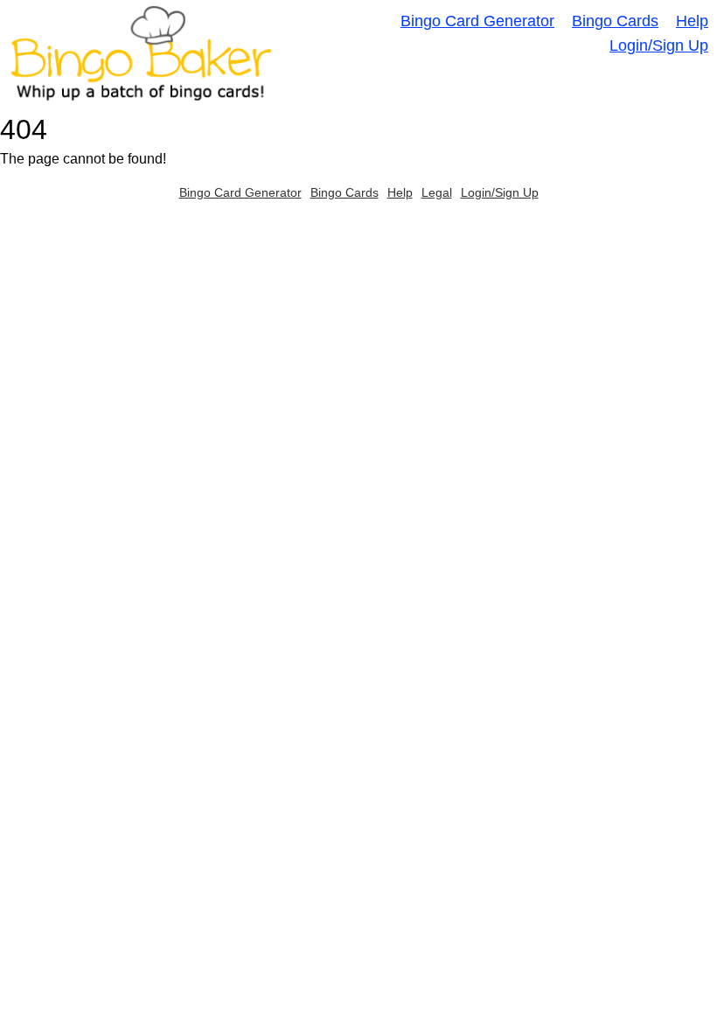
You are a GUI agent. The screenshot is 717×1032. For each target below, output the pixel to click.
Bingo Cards (615, 21)
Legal (436, 192)
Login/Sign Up (658, 45)
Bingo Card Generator (477, 21)
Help (692, 21)
